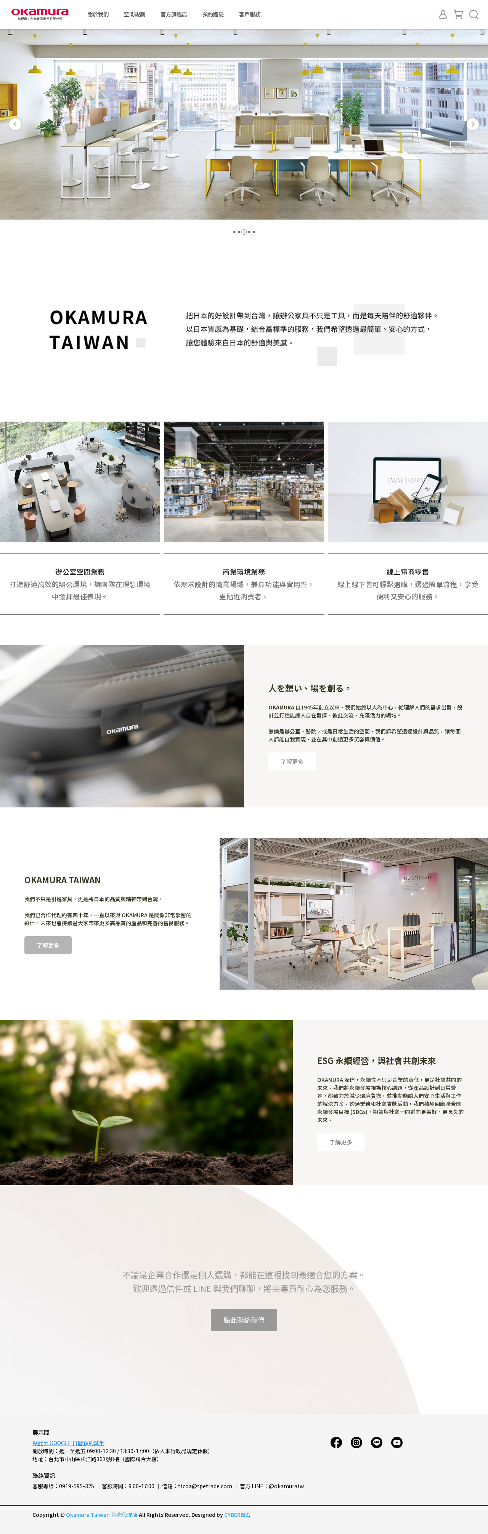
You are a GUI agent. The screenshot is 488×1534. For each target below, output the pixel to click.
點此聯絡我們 (244, 1320)
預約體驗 (213, 14)
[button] (15, 124)
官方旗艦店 (174, 14)
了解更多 (292, 761)
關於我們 (98, 14)
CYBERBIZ (236, 1514)
